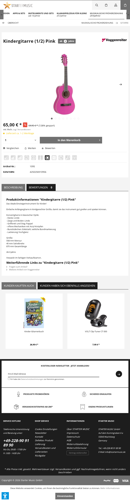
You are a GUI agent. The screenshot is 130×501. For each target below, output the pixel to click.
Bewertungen (40, 187)
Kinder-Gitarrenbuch (34, 331)
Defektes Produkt (44, 440)
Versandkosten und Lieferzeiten (45, 449)
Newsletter (40, 432)
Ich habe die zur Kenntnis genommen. (37, 379)
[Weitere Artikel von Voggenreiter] (114, 44)
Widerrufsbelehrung (77, 444)
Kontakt (39, 436)
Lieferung (40, 444)
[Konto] (115, 5)
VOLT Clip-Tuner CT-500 (96, 331)
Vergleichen (12, 148)
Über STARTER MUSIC (78, 429)
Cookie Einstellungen (46, 429)
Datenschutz (73, 436)
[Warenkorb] (125, 5)
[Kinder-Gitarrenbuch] (34, 313)
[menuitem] (19, 14)
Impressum (73, 432)
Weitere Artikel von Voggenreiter (24, 269)
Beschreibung (13, 187)
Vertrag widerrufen (78, 452)
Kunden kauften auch (19, 285)
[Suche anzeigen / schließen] (96, 5)
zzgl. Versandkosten (22, 129)
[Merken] (106, 5)
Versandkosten (63, 469)
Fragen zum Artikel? (18, 266)
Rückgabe (40, 455)
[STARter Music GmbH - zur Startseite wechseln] (17, 5)
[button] (5, 495)
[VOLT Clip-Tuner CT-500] (96, 313)
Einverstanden (65, 496)
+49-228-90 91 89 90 (16, 443)
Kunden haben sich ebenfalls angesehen (67, 285)
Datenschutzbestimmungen (32, 379)
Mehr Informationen (110, 488)
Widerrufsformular (77, 447)
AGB (69, 440)
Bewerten (50, 148)
